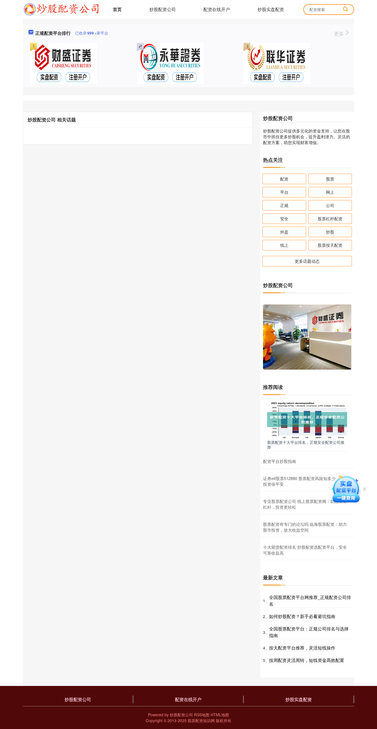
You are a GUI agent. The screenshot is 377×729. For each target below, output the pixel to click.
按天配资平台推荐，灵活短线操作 (302, 648)
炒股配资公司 (162, 9)
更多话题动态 (307, 261)
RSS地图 (201, 714)
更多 (339, 33)
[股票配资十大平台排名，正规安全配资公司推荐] (307, 419)
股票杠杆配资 (330, 218)
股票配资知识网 (201, 720)
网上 (330, 192)
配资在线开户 (216, 9)
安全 (284, 218)
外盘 (284, 232)
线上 (284, 245)
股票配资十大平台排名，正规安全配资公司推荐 (305, 444)
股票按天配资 (330, 245)
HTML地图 (220, 714)
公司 (330, 205)
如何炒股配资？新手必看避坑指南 (302, 616)
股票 (330, 179)
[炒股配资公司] (61, 9)
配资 (284, 179)
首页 (117, 9)
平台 (284, 192)
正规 (284, 205)
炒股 (330, 232)
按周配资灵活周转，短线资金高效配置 (306, 660)
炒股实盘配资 (270, 9)
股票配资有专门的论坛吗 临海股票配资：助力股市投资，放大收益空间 (305, 527)
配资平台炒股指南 (279, 461)
